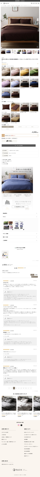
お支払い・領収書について (7, 437)
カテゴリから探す (5, 432)
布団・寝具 (4, 5)
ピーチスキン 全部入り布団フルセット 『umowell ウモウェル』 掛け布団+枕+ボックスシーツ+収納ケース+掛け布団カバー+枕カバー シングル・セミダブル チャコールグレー (9, 414)
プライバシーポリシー (28, 444)
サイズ (4, 216)
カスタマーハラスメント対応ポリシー (31, 446)
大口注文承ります (27, 437)
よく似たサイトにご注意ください (30, 434)
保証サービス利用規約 (28, 453)
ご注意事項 (5, 240)
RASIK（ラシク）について (29, 432)
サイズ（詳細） (6, 233)
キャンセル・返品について (7, 161)
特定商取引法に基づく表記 (29, 441)
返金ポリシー (26, 456)
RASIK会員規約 (27, 451)
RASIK (3, 57)
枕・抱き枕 (8, 5)
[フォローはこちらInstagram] (18, 425)
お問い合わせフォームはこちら (7, 464)
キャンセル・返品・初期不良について (9, 441)
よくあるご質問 (5, 163)
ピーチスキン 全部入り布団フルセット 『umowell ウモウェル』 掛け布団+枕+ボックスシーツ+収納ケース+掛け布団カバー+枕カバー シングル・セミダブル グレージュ (25, 414)
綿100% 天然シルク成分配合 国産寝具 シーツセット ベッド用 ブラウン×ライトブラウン (21, 5)
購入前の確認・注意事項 (7, 159)
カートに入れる (20, 145)
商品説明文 (5, 213)
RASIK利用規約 (27, 448)
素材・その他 (5, 237)
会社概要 (26, 439)
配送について (5, 162)
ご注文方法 (4, 434)
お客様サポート (10, 272)
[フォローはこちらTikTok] (21, 425)
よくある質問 (4, 444)
